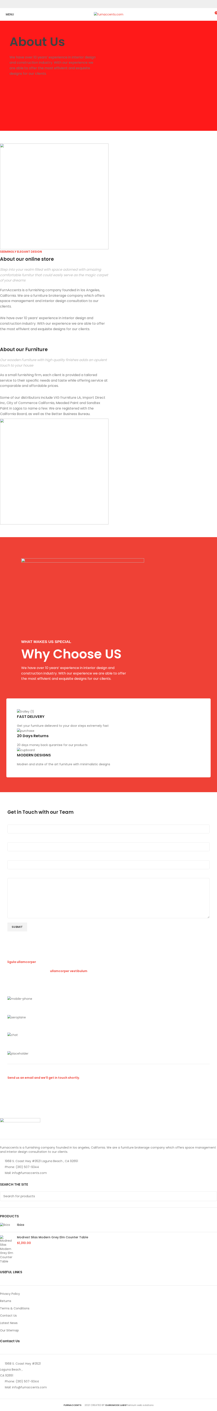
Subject (13, 858)
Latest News (9, 1323)
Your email (15, 840)
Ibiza (20, 1225)
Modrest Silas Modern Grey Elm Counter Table (52, 1237)
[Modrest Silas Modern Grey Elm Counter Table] (7, 1249)
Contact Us (8, 1315)
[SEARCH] (211, 1196)
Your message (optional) (26, 876)
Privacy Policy (10, 1294)
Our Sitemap (9, 1330)
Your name (15, 822)
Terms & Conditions (14, 1308)
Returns (5, 1301)
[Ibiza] (7, 1226)
